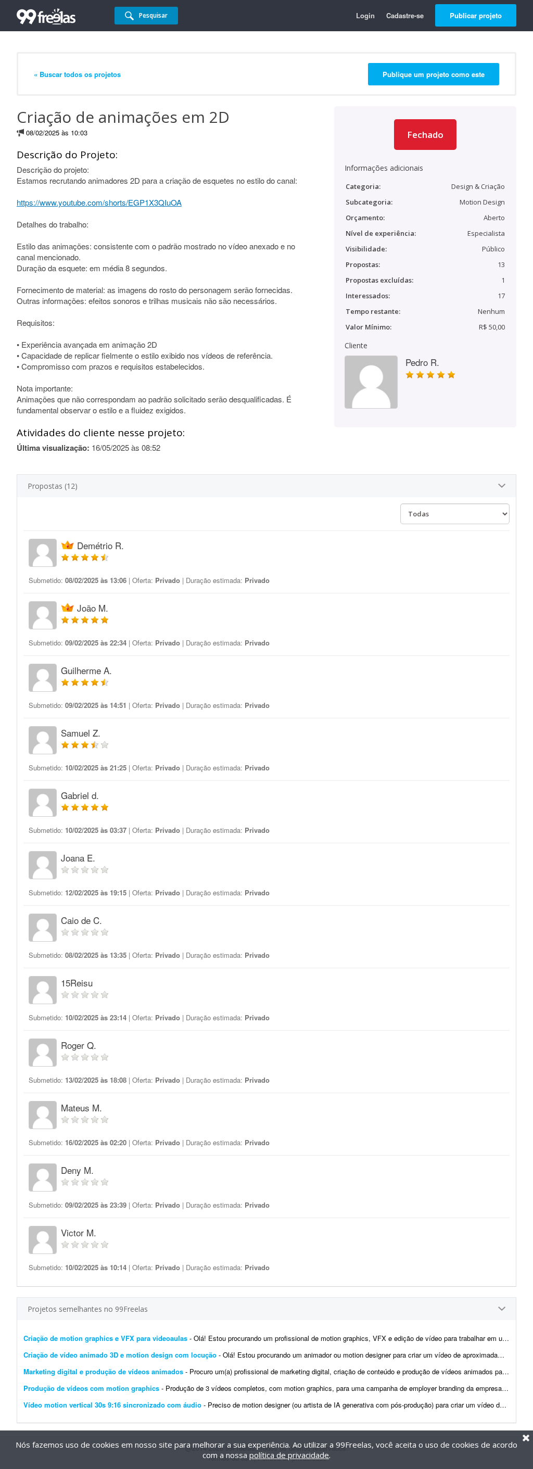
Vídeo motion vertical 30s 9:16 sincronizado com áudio (112, 1405)
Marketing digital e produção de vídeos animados (103, 1371)
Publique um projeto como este (434, 74)
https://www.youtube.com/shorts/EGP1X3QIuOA (99, 202)
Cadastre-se (405, 15)
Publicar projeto (476, 15)
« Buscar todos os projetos (77, 74)
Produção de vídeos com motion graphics (91, 1388)
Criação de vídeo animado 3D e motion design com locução (120, 1355)
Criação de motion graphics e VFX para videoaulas (105, 1338)
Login (365, 15)
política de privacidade (289, 1455)
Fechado (425, 135)
